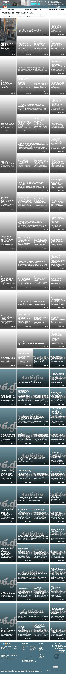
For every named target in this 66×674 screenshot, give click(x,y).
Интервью (41, 650)
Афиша (23, 651)
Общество (32, 649)
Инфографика (41, 656)
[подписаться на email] (10, 644)
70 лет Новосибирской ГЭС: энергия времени (55, 9)
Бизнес (23, 649)
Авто (23, 648)
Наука (31, 651)
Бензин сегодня (11, 9)
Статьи (40, 647)
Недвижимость (25, 646)
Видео (40, 648)
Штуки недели (42, 654)
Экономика (32, 646)
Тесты (40, 657)
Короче (40, 655)
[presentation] (0, 9)
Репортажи (41, 649)
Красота (23, 650)
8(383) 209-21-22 (60, 647)
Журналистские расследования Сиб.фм (33, 9)
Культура (32, 650)
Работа (23, 647)
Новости (40, 646)
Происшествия (33, 648)
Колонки (40, 651)
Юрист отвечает (33, 647)
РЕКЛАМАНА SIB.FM (58, 644)
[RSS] (8, 644)
